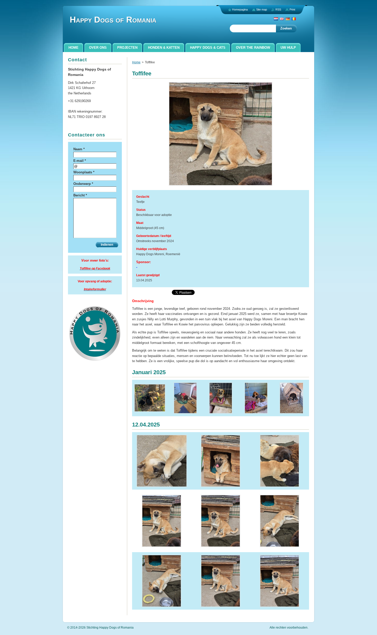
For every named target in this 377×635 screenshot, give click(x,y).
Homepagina (240, 9)
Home (136, 62)
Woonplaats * (83, 172)
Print (292, 9)
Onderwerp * (83, 184)
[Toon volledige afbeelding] (149, 398)
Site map (261, 9)
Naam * (79, 149)
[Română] (294, 19)
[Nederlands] (276, 19)
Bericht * (80, 195)
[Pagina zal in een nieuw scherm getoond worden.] (220, 185)
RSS (278, 9)
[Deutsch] (288, 19)
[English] (282, 19)
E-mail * (79, 161)
